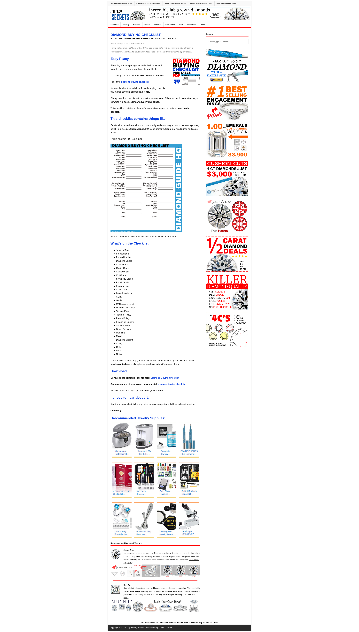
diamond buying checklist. (135, 82)
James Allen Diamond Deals (201, 3)
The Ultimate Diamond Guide (121, 3)
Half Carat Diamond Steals (175, 3)
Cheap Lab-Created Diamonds (148, 3)
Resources (191, 25)
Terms (169, 627)
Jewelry (126, 25)
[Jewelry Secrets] (127, 19)
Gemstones (170, 25)
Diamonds (114, 25)
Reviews (136, 25)
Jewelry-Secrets (137, 627)
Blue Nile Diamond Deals (226, 3)
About (162, 627)
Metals (147, 25)
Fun (181, 25)
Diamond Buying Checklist (165, 378)
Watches (157, 25)
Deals (202, 25)
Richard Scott (139, 43)
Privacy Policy (152, 627)
